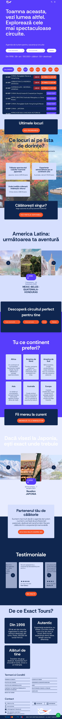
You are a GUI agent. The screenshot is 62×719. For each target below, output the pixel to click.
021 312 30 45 (10, 706)
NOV (38, 70)
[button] (8, 263)
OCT (31, 70)
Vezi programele (31, 130)
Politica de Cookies (10, 682)
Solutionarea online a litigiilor (41, 688)
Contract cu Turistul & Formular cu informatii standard (15, 689)
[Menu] (55, 2)
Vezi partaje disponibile (31, 215)
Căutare (51, 50)
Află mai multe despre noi (31, 532)
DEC (44, 70)
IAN (50, 70)
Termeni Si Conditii (10, 679)
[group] (31, 263)
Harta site (35, 691)
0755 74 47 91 (10, 703)
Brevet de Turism (9, 692)
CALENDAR (8, 70)
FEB (56, 70)
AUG (19, 70)
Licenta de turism (37, 679)
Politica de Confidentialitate (13, 685)
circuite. (15, 33)
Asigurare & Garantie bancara (41, 682)
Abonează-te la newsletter (31, 421)
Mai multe (31, 594)
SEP (25, 70)
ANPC (33, 685)
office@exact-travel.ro (14, 709)
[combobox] (15, 50)
